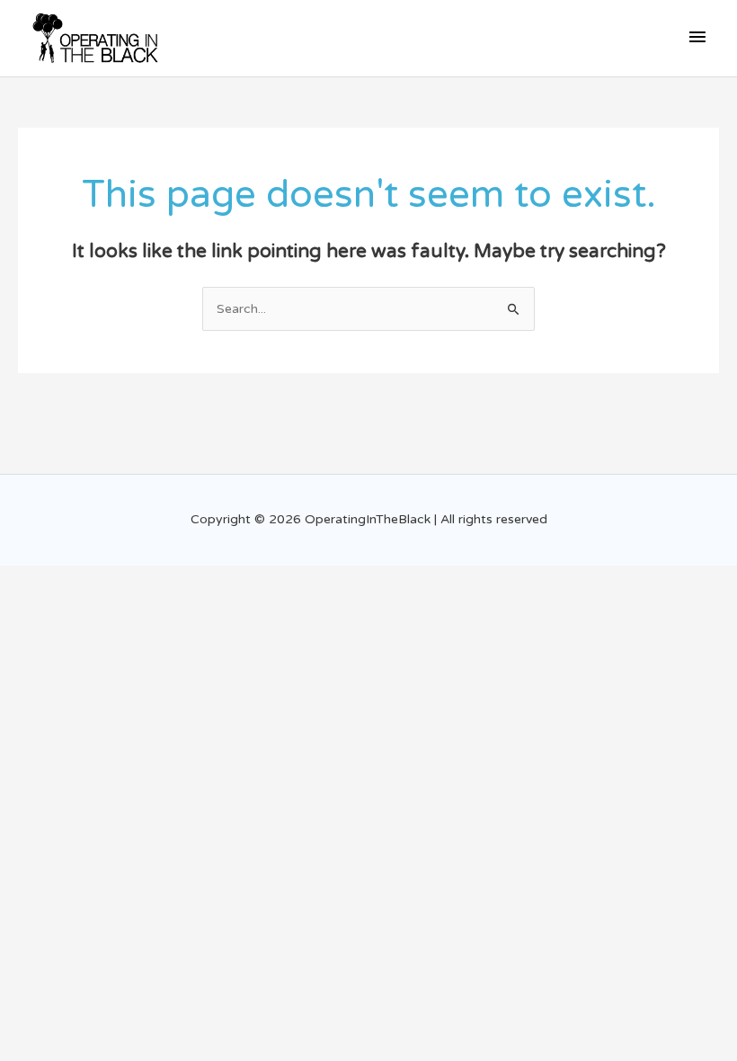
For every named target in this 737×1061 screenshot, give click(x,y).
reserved (521, 519)
